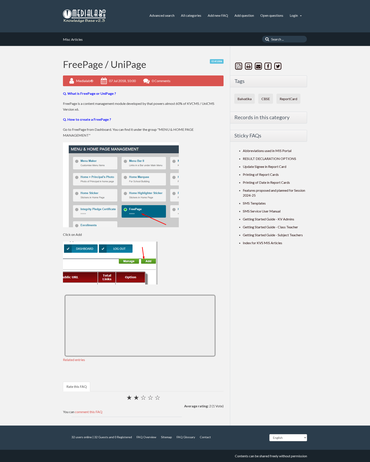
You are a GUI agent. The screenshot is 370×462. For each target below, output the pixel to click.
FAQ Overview (146, 437)
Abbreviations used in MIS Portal (267, 151)
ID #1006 (216, 61)
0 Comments (161, 81)
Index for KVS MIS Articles (262, 243)
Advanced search (162, 15)
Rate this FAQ (76, 386)
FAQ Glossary (186, 437)
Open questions (271, 15)
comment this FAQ (88, 412)
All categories (191, 15)
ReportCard (288, 99)
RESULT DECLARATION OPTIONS (269, 159)
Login (294, 15)
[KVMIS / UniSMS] (84, 16)
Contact (205, 437)
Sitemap (166, 437)
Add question (244, 15)
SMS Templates (254, 203)
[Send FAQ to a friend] (259, 66)
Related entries (74, 360)
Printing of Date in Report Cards (266, 182)
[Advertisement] (140, 326)
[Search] (266, 39)
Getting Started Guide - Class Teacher (270, 227)
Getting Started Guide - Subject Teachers (273, 235)
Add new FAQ (218, 15)
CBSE (265, 99)
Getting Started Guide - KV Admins (268, 219)
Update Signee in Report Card (264, 166)
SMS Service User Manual (261, 211)
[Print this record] (249, 66)
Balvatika (244, 99)
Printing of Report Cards (261, 174)
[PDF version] (239, 66)
